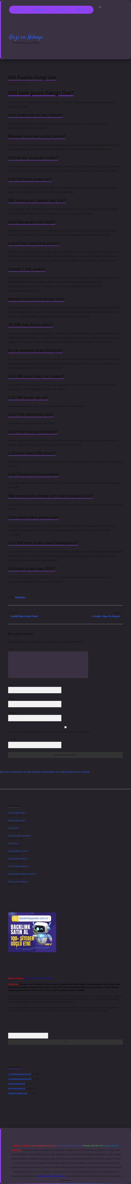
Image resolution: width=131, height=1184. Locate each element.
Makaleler (20, 597)
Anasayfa (17, 9)
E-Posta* (11, 698)
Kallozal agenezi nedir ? (17, 820)
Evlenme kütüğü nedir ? (17, 812)
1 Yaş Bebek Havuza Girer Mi (19, 1074)
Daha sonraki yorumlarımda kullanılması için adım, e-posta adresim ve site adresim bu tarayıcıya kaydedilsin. (49, 731)
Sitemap (85, 771)
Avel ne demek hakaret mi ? (18, 866)
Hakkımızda (80, 9)
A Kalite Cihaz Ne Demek (106, 616)
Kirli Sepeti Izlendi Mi (16, 1083)
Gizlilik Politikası (38, 9)
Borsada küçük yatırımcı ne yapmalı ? (22, 873)
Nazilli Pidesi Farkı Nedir (24, 616)
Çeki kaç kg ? (13, 843)
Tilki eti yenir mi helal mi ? (18, 881)
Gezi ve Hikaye (26, 37)
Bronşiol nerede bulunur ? (18, 858)
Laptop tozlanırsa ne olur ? (18, 851)
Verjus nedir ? (13, 828)
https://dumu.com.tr (71, 771)
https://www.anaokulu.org (13, 771)
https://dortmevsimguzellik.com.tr (43, 771)
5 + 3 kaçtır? (13, 739)
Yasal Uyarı (60, 9)
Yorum (10, 649)
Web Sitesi (12, 712)
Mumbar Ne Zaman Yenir (18, 1093)
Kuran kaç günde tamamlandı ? (19, 835)
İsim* (10, 684)
